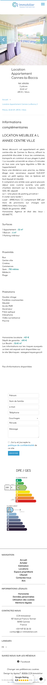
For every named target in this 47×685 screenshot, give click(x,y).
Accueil (5, 100)
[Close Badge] (33, 675)
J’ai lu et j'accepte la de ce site (22, 445)
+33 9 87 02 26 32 (23, 629)
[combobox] (23, 418)
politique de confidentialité (21, 445)
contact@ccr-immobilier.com (23, 632)
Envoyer (13, 453)
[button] (41, 679)
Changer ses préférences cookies (23, 669)
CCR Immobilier (23, 616)
